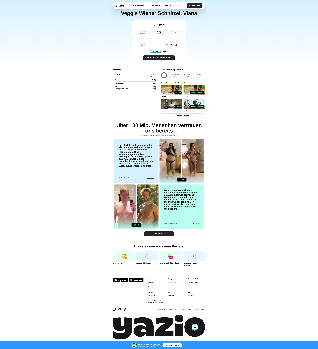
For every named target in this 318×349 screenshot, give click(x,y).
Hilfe (177, 6)
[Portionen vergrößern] (176, 44)
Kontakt (182, 309)
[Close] (185, 345)
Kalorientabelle (155, 6)
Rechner (168, 6)
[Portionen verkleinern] (142, 44)
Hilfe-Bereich (171, 295)
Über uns (150, 282)
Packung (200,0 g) (156, 51)
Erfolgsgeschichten (138, 6)
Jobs (149, 284)
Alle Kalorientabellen (194, 282)
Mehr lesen (150, 178)
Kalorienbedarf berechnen (155, 300)
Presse (150, 287)
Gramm (165, 51)
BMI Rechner (151, 295)
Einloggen (191, 295)
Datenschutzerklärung (193, 309)
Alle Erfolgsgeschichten (174, 282)
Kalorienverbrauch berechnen (156, 302)
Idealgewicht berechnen (155, 298)
